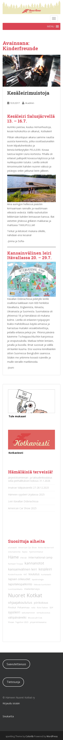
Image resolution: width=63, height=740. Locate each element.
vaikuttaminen (28, 612)
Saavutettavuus (16, 664)
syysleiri (14, 612)
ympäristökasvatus (38, 622)
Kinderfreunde (15, 574)
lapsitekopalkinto (20, 584)
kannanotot (34, 563)
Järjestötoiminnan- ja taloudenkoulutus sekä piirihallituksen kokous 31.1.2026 (30, 479)
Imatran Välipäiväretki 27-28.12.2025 (28, 487)
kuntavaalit (46, 574)
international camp (40, 557)
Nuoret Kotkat (25, 595)
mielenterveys (32, 589)
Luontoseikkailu (15, 589)
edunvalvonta (14, 552)
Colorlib (30, 736)
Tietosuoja (13, 682)
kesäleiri (45, 569)
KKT (25, 574)
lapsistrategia (38, 579)
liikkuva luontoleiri (42, 584)
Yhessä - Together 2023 (18, 622)
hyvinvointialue (36, 552)
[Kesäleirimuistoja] (31, 70)
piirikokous (41, 603)
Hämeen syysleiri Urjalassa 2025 (26, 494)
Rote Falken (42, 607)
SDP (51, 607)
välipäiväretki (17, 617)
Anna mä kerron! (46, 547)
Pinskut (12, 607)
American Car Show (27, 547)
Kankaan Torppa (15, 564)
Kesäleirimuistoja (28, 93)
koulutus (34, 574)
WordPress (52, 736)
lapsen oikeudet (19, 579)
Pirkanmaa (23, 607)
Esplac (25, 552)
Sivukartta (8, 716)
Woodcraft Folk (35, 618)
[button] (50, 26)
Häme (13, 557)
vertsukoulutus (43, 612)
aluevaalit (12, 547)
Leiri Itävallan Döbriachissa (23, 501)
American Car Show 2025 (22, 508)
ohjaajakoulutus (20, 602)
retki (33, 607)
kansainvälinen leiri (22, 569)
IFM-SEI (23, 558)
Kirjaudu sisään (11, 703)
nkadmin (29, 103)
